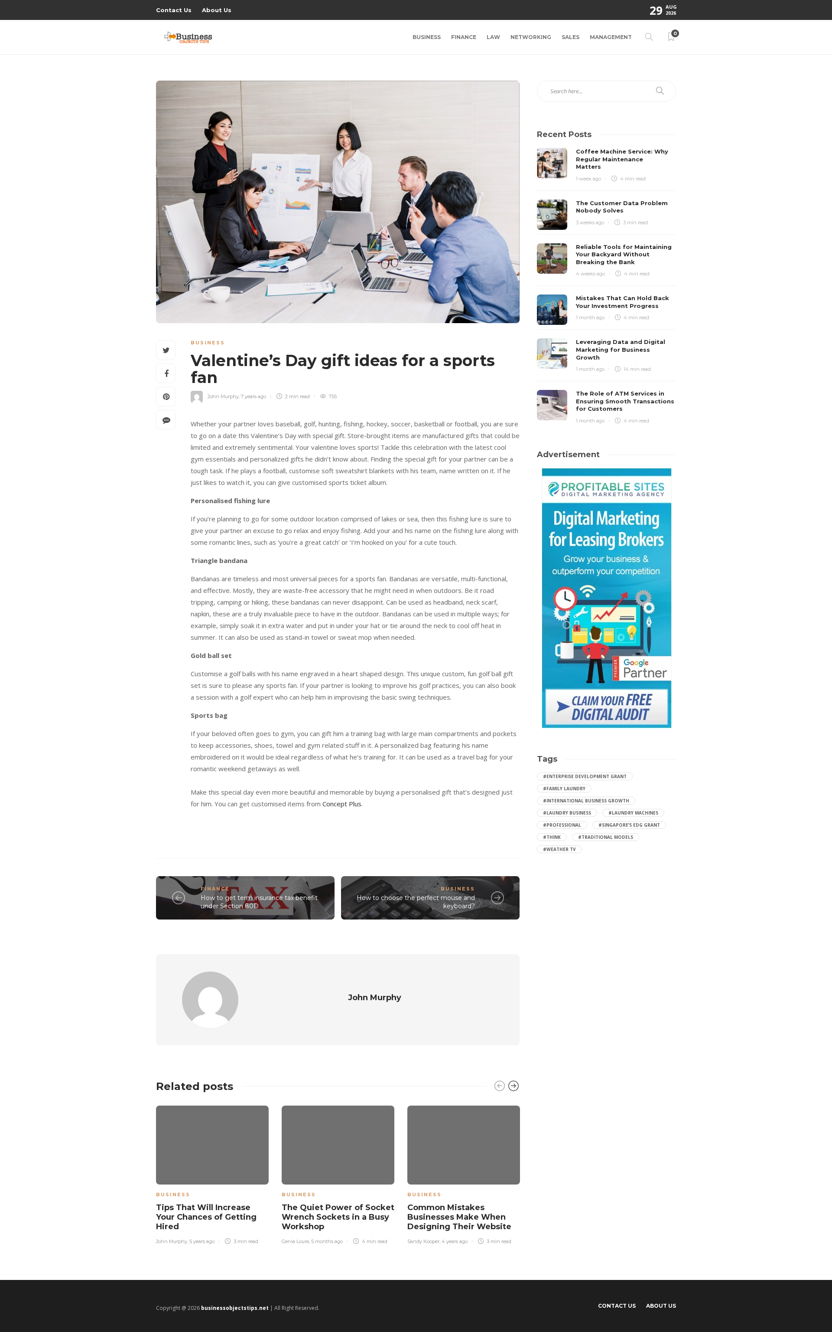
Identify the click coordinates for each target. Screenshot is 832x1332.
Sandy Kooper (423, 1241)
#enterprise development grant (585, 776)
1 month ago (590, 317)
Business (427, 37)
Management (611, 37)
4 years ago (455, 1241)
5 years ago (201, 1241)
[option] (212, 1173)
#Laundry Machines (633, 813)
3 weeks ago (590, 222)
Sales (570, 37)
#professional (562, 825)
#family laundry (564, 788)
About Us (216, 10)
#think (552, 837)
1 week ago (588, 179)
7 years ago (253, 396)
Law (493, 37)
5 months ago (327, 1241)
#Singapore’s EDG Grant (629, 825)
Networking (530, 37)
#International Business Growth (586, 801)
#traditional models (605, 837)
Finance (463, 37)
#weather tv (559, 849)
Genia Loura (295, 1241)
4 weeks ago (590, 274)
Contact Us (174, 10)
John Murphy (223, 396)
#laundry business (567, 813)
